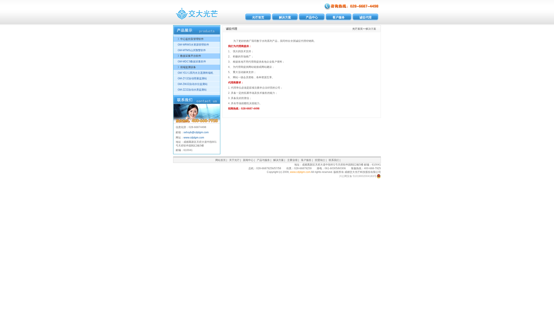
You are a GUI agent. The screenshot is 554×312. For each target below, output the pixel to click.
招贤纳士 (320, 160)
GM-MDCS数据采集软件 (192, 61)
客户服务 (339, 17)
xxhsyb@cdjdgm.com (196, 132)
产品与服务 (263, 160)
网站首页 (220, 160)
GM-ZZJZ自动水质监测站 (192, 89)
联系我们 (334, 160)
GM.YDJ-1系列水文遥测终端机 (195, 72)
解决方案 (285, 17)
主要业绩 (292, 160)
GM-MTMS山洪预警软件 (192, 50)
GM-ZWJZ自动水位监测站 (193, 84)
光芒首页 (258, 17)
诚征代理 (365, 17)
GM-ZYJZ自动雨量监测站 (192, 78)
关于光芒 (234, 160)
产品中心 (312, 17)
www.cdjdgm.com (194, 137)
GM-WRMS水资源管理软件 (193, 44)
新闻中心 (248, 160)
